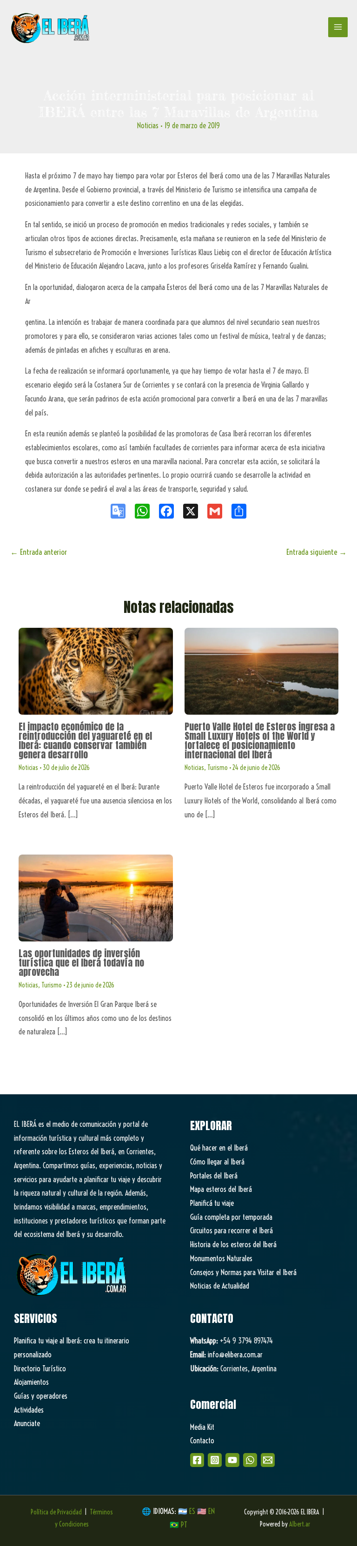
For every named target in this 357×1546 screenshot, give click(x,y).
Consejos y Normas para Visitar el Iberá (243, 1272)
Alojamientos (31, 1382)
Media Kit (202, 1427)
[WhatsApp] (250, 1460)
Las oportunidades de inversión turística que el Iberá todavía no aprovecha (81, 962)
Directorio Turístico (40, 1368)
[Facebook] (197, 1460)
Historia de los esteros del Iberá (233, 1244)
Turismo (217, 767)
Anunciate (27, 1423)
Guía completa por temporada (231, 1217)
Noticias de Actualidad (219, 1285)
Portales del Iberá (214, 1175)
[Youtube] (232, 1460)
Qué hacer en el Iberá (219, 1147)
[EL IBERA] (51, 27)
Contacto (202, 1440)
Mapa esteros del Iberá (221, 1189)
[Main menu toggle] (338, 27)
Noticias (148, 125)
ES (193, 1511)
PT (184, 1524)
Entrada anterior (38, 552)
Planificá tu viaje (212, 1203)
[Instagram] (215, 1460)
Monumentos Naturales (221, 1258)
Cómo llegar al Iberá (217, 1161)
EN (211, 1511)
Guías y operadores (40, 1396)
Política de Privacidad (56, 1512)
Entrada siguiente (316, 552)
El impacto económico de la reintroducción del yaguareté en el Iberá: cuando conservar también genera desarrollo (85, 740)
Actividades (29, 1409)
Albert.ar (299, 1524)
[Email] (268, 1460)
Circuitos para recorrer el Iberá (231, 1230)
